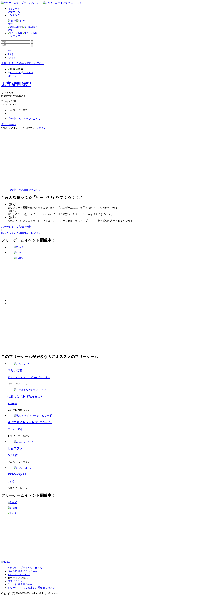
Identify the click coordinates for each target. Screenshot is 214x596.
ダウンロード (8, 124)
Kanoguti (12, 403)
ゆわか (11, 481)
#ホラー (12, 51)
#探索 (11, 54)
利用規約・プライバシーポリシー (26, 567)
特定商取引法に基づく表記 (23, 571)
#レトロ (12, 57)
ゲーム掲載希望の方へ (20, 584)
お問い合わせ (15, 581)
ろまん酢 (13, 455)
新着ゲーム (14, 8)
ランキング (14, 15)
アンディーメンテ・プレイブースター (29, 377)
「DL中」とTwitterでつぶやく (24, 118)
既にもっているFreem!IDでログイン (21, 232)
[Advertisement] (24, 149)
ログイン (39, 63)
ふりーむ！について (19, 574)
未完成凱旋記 (16, 84)
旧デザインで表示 (18, 577)
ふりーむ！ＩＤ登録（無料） (17, 63)
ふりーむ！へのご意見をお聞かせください (31, 587)
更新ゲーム (14, 12)
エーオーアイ (15, 429)
